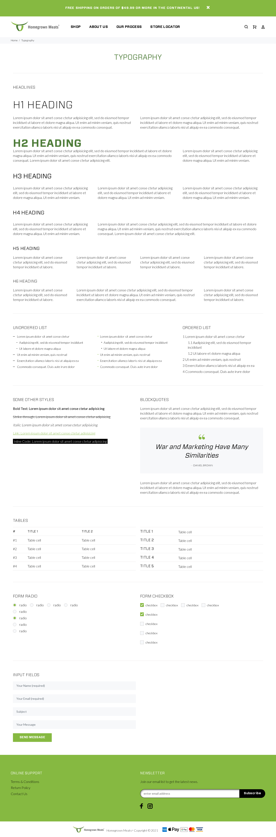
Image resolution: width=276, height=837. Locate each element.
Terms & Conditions (25, 781)
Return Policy (20, 788)
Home (14, 40)
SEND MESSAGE (32, 737)
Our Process (129, 27)
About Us (98, 27)
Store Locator (165, 27)
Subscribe (252, 793)
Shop (76, 27)
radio (23, 605)
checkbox (151, 605)
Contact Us (19, 794)
